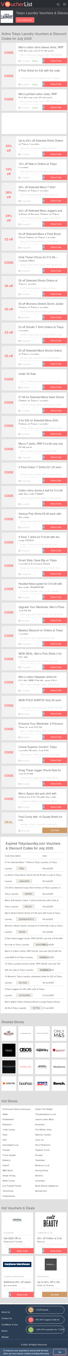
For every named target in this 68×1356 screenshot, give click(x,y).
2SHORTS (41, 944)
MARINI (28, 893)
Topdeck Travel (42, 1149)
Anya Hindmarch (42, 1144)
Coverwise (40, 1180)
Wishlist (5, 1336)
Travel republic (9, 1154)
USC (4, 1139)
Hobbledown (8, 1119)
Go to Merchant (25, 19)
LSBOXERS (24, 881)
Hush (4, 1134)
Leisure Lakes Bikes (44, 1119)
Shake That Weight (44, 1108)
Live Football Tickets (11, 1185)
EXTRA (36, 1007)
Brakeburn (7, 1124)
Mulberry (6, 1160)
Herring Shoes (41, 1170)
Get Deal (23, 982)
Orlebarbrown (8, 1195)
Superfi (5, 1165)
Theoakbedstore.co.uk (45, 1114)
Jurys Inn (39, 1139)
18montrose (7, 1190)
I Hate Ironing (8, 1129)
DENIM (22, 931)
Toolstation (40, 1160)
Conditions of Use (10, 1324)
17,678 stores (42, 1309)
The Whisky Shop (43, 1129)
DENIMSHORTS (26, 919)
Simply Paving (8, 1175)
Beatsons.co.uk (42, 1165)
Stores (5, 1330)
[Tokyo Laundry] (7, 16)
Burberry (39, 1175)
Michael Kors (41, 1190)
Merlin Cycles (8, 1180)
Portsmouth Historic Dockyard (16, 1108)
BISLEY (28, 906)
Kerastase (40, 1124)
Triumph (6, 1149)
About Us (6, 1311)
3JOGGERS (24, 995)
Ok (59, 1352)
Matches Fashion (43, 1134)
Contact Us (7, 1318)
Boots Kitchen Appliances (46, 1185)
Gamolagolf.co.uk (10, 1144)
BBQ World (7, 1170)
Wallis (5, 1114)
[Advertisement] (34, 126)
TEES (21, 868)
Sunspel (38, 1154)
